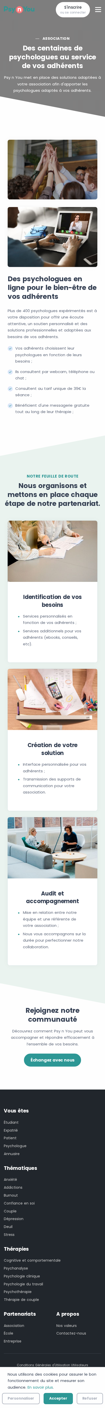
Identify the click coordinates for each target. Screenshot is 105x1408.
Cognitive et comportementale (32, 1260)
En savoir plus (40, 1387)
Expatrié (11, 1130)
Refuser (90, 1398)
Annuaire (12, 1153)
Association (56, 38)
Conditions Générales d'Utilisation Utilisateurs (52, 1365)
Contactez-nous (71, 1333)
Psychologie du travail (23, 1284)
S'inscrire (73, 10)
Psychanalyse (16, 1268)
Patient (10, 1138)
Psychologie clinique (22, 1276)
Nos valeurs (66, 1325)
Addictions (13, 1187)
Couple (10, 1211)
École (8, 1333)
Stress (9, 1234)
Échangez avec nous (52, 1060)
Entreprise (12, 1341)
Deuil (8, 1226)
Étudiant (11, 1122)
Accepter (58, 1398)
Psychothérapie (18, 1291)
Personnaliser (21, 1398)
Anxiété (10, 1179)
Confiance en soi (19, 1203)
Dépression (13, 1218)
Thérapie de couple (21, 1299)
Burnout (11, 1195)
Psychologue (15, 1145)
